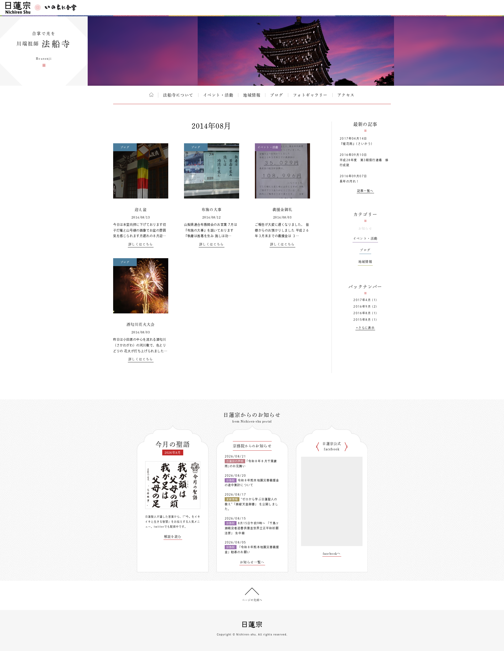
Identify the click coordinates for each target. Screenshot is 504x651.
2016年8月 (362, 313)
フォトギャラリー (310, 95)
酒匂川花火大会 (141, 324)
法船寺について (178, 95)
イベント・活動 (218, 95)
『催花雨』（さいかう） (357, 143)
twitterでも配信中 (166, 526)
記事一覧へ (365, 190)
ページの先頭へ (252, 600)
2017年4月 (362, 299)
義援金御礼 (282, 209)
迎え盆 (141, 209)
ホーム (151, 95)
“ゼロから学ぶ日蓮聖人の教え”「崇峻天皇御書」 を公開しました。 (251, 504)
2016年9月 (362, 306)
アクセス (346, 95)
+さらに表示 (365, 327)
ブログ (276, 95)
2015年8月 (362, 319)
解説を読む (173, 536)
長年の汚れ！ (349, 181)
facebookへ (332, 553)
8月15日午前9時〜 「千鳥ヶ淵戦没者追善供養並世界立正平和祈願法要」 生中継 (252, 528)
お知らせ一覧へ (252, 562)
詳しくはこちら (140, 244)
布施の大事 (212, 209)
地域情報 (251, 95)
